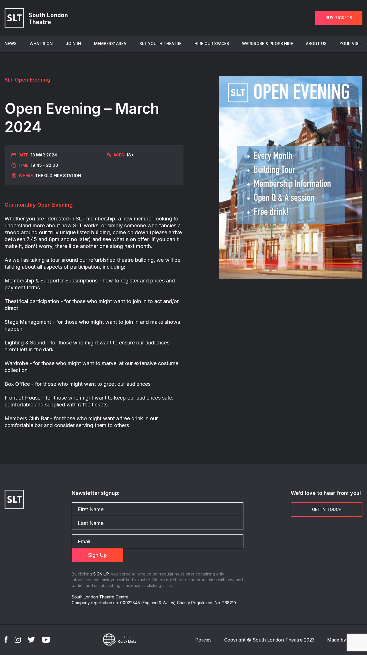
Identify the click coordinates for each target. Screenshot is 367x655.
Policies (203, 640)
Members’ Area (110, 43)
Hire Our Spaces (211, 43)
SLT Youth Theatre (160, 43)
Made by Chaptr (344, 640)
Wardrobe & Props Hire (267, 43)
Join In (73, 43)
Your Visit (350, 43)
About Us (316, 43)
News (11, 43)
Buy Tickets (338, 17)
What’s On (41, 43)
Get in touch (326, 509)
